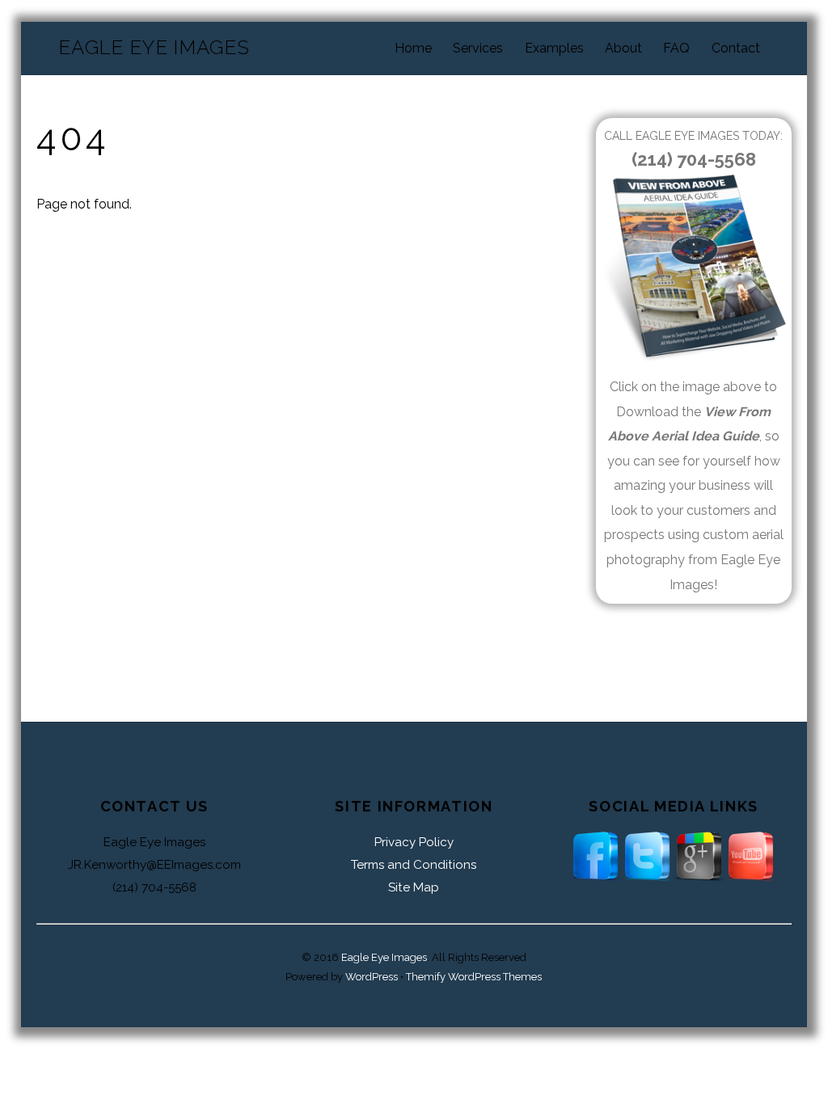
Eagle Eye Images (384, 957)
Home (413, 48)
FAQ (676, 48)
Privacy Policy (414, 842)
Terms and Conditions (413, 864)
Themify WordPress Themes (474, 977)
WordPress (371, 977)
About (623, 48)
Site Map (413, 887)
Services (478, 48)
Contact (736, 48)
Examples (554, 48)
